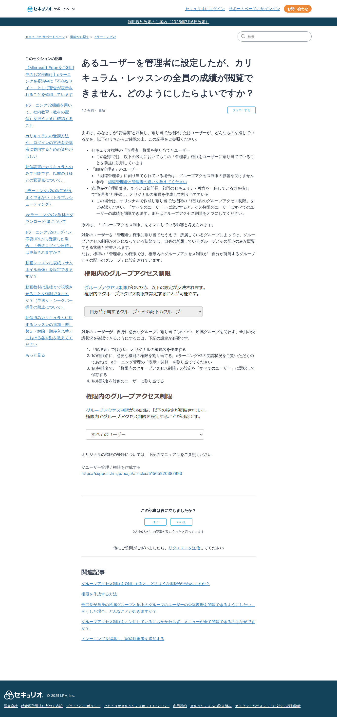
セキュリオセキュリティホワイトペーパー (136, 706)
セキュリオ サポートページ (45, 37)
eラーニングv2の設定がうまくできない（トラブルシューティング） (49, 197)
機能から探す (79, 37)
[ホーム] (50, 8)
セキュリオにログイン (205, 8)
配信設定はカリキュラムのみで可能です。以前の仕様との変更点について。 (49, 173)
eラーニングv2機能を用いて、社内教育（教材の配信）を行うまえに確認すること (49, 115)
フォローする (241, 110)
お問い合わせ (297, 9)
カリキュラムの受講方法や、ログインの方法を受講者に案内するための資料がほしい (49, 146)
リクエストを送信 (184, 547)
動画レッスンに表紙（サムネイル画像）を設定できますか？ (49, 269)
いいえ (181, 522)
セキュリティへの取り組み (211, 706)
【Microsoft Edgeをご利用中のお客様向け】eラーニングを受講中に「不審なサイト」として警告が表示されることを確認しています (49, 81)
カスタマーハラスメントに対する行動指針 (268, 706)
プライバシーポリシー (83, 706)
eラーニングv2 (105, 37)
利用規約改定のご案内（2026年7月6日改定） (168, 21)
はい (155, 522)
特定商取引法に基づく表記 (42, 706)
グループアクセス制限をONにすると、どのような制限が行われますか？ (145, 583)
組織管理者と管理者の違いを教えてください (147, 181)
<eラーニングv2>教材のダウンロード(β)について (49, 218)
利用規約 (180, 706)
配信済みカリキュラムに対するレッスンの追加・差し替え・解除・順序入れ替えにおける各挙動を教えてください (49, 331)
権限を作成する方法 (99, 594)
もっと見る (35, 355)
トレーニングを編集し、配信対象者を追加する (122, 638)
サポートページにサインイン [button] (254, 8)
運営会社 (11, 706)
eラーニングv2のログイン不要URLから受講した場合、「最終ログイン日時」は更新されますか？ (49, 242)
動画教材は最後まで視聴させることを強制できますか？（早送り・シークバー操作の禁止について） (49, 297)
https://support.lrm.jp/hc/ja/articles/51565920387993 (131, 473)
